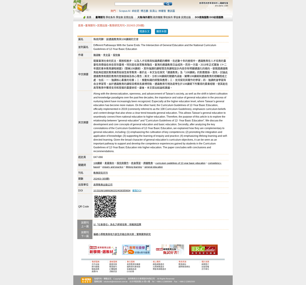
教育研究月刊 (117, 25)
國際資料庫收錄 (133, 267)
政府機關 (158, 17)
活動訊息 (113, 271)
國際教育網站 (184, 267)
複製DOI (136, 190)
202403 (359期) (135, 25)
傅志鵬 (144, 11)
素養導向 (109, 163)
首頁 (89, 17)
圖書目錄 (113, 264)
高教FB (95, 271)
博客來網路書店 (159, 269)
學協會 (119, 17)
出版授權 (205, 267)
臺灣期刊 (90, 25)
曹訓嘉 (171, 11)
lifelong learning (134, 167)
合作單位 (205, 269)
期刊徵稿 (95, 267)
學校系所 (110, 17)
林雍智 (162, 11)
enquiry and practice (112, 167)
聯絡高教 (95, 269)
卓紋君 (135, 11)
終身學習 (136, 163)
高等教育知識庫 (133, 264)
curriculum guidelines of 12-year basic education (180, 163)
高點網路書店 (159, 264)
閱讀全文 (144, 31)
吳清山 (153, 11)
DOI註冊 (130, 271)
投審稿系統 (131, 269)
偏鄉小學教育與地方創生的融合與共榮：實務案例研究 (122, 234)
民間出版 (128, 17)
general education (153, 167)
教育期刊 (113, 267)
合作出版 (95, 264)
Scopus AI (124, 11)
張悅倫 (116, 55)
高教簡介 (205, 264)
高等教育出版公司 (103, 184)
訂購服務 (113, 269)
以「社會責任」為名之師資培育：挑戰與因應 (117, 224)
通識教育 (148, 163)
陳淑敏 (97, 55)
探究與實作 (123, 163)
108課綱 (97, 163)
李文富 (106, 55)
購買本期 (161, 31)
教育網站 (182, 264)
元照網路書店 (158, 267)
